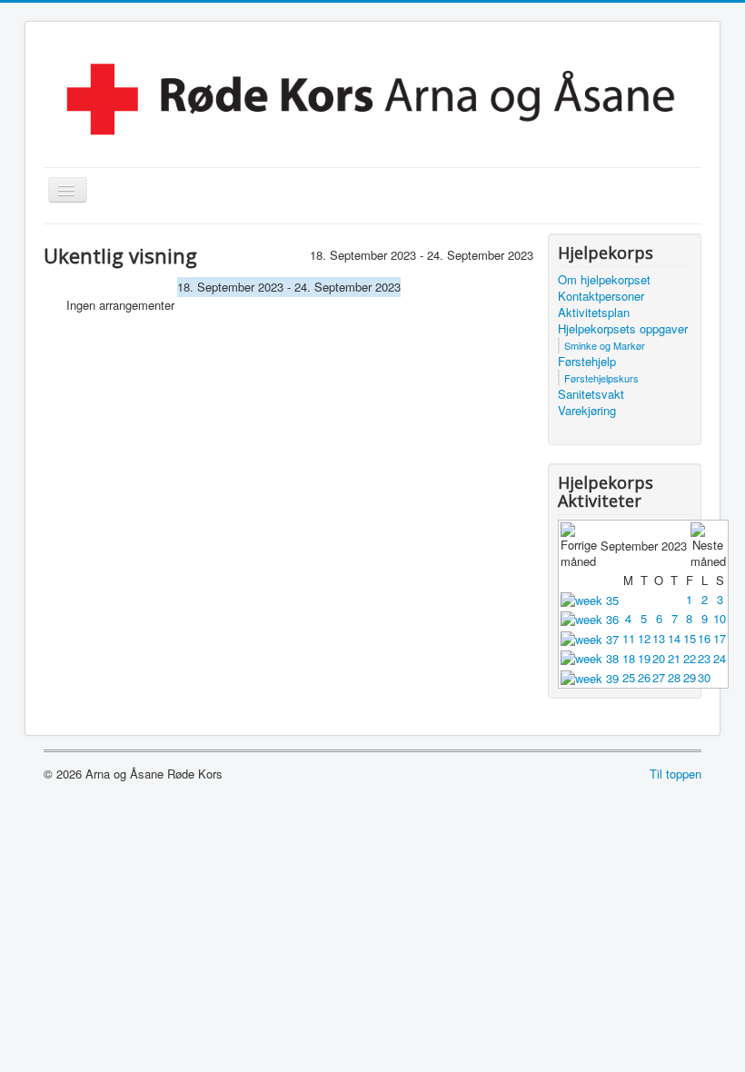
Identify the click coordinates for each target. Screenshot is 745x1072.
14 (674, 638)
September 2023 (644, 545)
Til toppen (675, 773)
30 (704, 677)
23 (704, 658)
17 (719, 638)
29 (689, 677)
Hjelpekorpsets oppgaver (623, 329)
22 (689, 658)
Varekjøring (587, 410)
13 (658, 638)
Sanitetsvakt (591, 394)
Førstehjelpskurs (601, 378)
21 (674, 658)
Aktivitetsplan (594, 312)
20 (658, 658)
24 (719, 658)
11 (628, 638)
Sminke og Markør (604, 345)
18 (628, 658)
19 (644, 658)
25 (628, 677)
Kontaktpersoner (601, 296)
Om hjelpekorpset (604, 280)
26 (644, 677)
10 (719, 618)
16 (704, 638)
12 (644, 638)
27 (658, 677)
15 (689, 638)
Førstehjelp (587, 361)
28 (674, 677)
